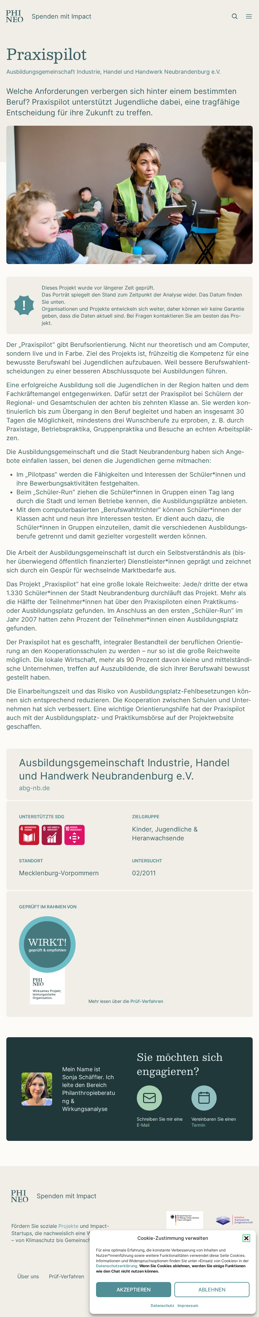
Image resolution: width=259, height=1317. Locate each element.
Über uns (28, 1276)
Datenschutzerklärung (116, 1265)
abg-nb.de (34, 788)
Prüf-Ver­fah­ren (66, 1276)
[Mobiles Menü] (249, 16)
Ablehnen (212, 1289)
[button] (246, 1238)
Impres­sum (188, 1305)
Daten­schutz (162, 1305)
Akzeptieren (134, 1289)
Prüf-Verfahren (146, 1001)
